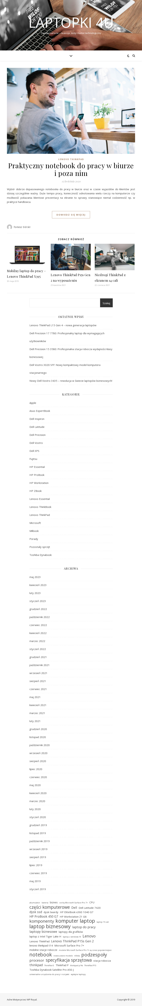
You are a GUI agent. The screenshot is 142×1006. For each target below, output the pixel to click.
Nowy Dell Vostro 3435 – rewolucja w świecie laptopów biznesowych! (70, 380)
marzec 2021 (37, 713)
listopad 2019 (37, 833)
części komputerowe (49, 907)
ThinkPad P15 (90, 965)
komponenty (41, 921)
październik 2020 (39, 745)
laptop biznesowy (50, 926)
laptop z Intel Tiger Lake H (45, 936)
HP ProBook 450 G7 (43, 916)
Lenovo (89, 936)
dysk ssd (35, 912)
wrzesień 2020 (38, 753)
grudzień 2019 (38, 825)
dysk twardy (51, 912)
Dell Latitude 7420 (90, 907)
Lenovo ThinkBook (40, 507)
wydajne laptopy (78, 974)
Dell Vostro (36, 443)
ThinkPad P (62, 965)
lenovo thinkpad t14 (41, 945)
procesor (36, 960)
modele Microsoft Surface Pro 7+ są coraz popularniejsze (85, 950)
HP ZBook (35, 491)
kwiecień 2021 (38, 705)
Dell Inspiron (36, 419)
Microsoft (35, 523)
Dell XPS (34, 451)
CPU (91, 902)
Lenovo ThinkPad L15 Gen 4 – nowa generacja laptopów (62, 325)
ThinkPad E (49, 965)
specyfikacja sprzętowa (69, 960)
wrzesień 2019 (38, 849)
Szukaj (106, 303)
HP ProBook (36, 475)
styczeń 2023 (37, 601)
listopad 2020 (37, 737)
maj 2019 (35, 881)
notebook (40, 954)
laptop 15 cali (103, 922)
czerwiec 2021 (38, 689)
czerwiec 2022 (38, 625)
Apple (32, 403)
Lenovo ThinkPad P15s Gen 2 (72, 941)
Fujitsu (33, 459)
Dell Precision (37, 435)
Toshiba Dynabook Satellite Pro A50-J (51, 969)
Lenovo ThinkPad (71, 159)
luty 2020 (35, 809)
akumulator (34, 902)
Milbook (34, 531)
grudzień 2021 (38, 657)
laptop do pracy (84, 927)
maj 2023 (35, 577)
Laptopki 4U (71, 22)
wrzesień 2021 (38, 673)
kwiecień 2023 (38, 585)
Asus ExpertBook (39, 411)
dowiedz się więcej (71, 214)
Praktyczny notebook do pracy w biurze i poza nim (71, 169)
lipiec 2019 (35, 865)
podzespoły (94, 955)
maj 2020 (35, 785)
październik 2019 (39, 841)
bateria (45, 902)
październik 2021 (39, 665)
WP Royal (32, 999)
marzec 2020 (37, 801)
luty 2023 (35, 593)
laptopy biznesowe (43, 931)
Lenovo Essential (39, 499)
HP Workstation (38, 483)
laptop (87, 921)
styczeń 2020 (37, 817)
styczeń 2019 (37, 889)
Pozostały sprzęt (39, 547)
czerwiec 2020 (38, 777)
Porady (33, 539)
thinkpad (36, 965)
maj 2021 (35, 697)
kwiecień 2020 (38, 793)
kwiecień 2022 (38, 633)
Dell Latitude (37, 427)
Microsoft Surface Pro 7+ (69, 945)
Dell (74, 907)
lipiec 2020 (35, 769)
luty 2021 (35, 721)
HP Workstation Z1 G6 (73, 916)
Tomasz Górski (22, 227)
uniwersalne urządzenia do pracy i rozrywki (49, 974)
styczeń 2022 (37, 649)
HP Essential (37, 467)
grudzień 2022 (38, 609)
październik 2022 (39, 617)
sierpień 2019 (37, 857)
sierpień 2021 (37, 681)
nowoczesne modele (63, 955)
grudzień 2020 (38, 729)
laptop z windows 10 (72, 937)
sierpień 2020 (37, 761)
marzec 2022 (37, 641)
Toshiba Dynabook (40, 555)
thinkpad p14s (76, 965)
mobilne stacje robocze (43, 950)
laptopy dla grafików (71, 931)
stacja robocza (102, 960)
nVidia (77, 955)
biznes (54, 902)
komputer (67, 921)
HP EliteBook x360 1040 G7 (76, 912)
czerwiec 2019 (38, 873)
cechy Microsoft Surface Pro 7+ (73, 902)
